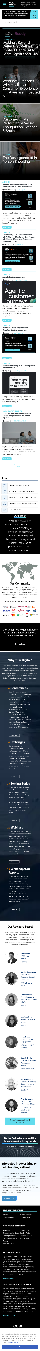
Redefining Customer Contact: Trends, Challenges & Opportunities (23, 497)
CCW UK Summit (15, 510)
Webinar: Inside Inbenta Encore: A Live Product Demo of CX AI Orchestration (17, 185)
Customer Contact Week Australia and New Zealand (23, 503)
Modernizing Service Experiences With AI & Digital (23, 491)
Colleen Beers (26, 994)
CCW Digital (21, 190)
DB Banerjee (25, 953)
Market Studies (26, 1215)
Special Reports (9, 1217)
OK (20, 1347)
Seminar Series (25, 1217)
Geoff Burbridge (27, 1079)
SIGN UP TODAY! (9, 1316)
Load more (19, 468)
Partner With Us (26, 1236)
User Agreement (9, 1236)
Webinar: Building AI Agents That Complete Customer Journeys (15, 329)
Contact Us (9, 1198)
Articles (6, 1215)
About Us (6, 1230)
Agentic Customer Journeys (13, 277)
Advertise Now (8, 1278)
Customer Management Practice (20, 485)
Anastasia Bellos (27, 1017)
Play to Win (24, 1238)
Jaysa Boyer (25, 1037)
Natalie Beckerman (28, 972)
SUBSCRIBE (20, 1151)
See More (14, 735)
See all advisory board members (20, 1121)
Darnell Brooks (26, 1058)
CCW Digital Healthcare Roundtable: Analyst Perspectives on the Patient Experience (16, 415)
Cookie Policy (25, 1233)
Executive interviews (11, 1233)
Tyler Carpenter (27, 1099)
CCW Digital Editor (20, 280)
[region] (20, 1339)
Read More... (7, 227)
